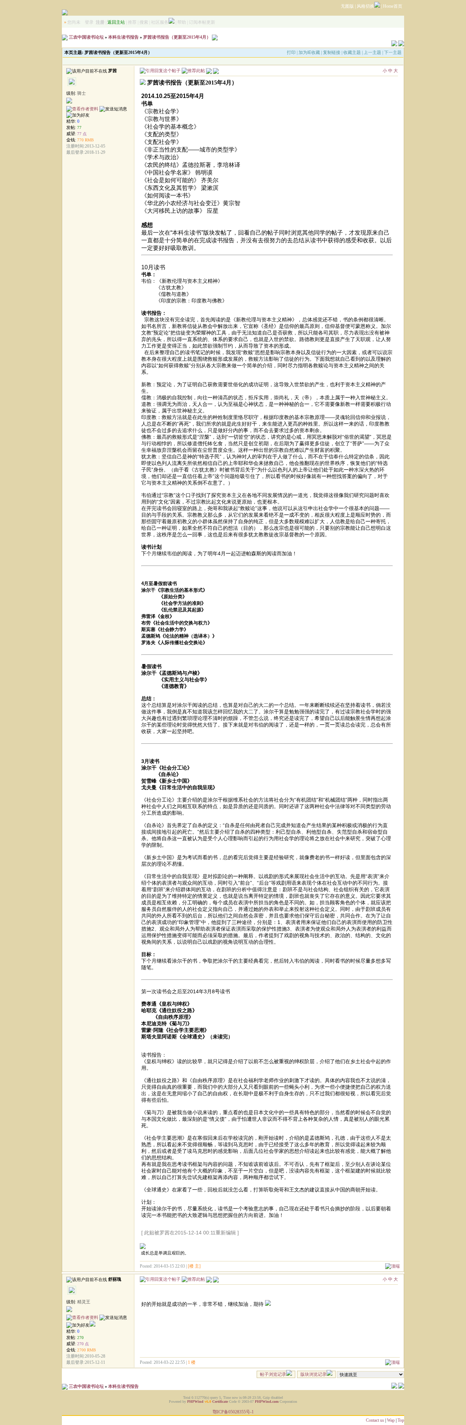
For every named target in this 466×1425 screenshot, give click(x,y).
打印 (291, 52)
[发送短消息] (113, 109)
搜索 (143, 22)
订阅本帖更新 (202, 22)
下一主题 (393, 52)
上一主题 (372, 52)
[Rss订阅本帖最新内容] (215, 37)
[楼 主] (194, 1266)
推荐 (132, 22)
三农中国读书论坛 (86, 37)
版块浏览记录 (313, 1374)
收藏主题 (352, 52)
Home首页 (392, 6)
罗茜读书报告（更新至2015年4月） (177, 37)
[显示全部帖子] (216, 70)
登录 (89, 22)
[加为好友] (78, 115)
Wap (391, 1420)
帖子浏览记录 (273, 1374)
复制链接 (331, 52)
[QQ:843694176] (92, 1325)
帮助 (181, 22)
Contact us (375, 1420)
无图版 (347, 6)
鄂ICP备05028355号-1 (233, 1411)
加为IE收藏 (309, 52)
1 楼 (192, 1362)
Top (401, 1420)
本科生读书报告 (123, 37)
